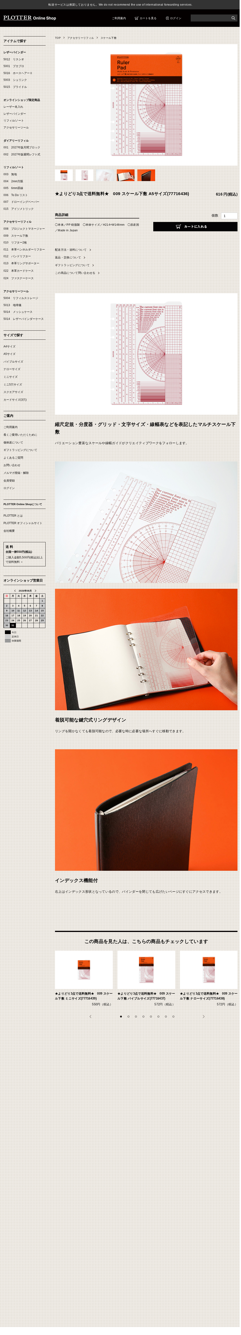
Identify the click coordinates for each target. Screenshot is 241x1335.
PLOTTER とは (13, 515)
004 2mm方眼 (13, 181)
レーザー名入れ (13, 106)
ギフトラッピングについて (72, 265)
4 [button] (144, 1018)
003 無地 (10, 174)
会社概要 (9, 530)
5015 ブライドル (15, 87)
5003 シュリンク (15, 80)
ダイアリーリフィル (16, 140)
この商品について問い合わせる (75, 273)
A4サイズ (9, 346)
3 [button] (137, 1018)
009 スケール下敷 (16, 235)
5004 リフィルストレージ (21, 298)
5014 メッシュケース (18, 312)
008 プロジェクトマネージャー (24, 228)
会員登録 (9, 480)
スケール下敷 (109, 37)
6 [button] (159, 1018)
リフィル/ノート (14, 120)
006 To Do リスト (16, 195)
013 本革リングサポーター (21, 263)
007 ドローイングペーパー (21, 201)
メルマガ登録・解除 (16, 473)
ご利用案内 (119, 18)
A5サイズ (9, 354)
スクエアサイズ (13, 392)
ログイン (175, 18)
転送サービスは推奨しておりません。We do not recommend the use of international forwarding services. (120, 4)
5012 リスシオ (14, 59)
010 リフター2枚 (15, 242)
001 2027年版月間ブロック (22, 147)
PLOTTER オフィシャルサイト (23, 523)
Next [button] (205, 1018)
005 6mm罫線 (13, 188)
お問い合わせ (12, 465)
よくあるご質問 (13, 457)
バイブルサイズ (13, 361)
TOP (58, 37)
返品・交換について (68, 257)
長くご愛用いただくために (20, 434)
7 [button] (167, 1018)
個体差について (13, 442)
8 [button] (174, 1018)
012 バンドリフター (17, 256)
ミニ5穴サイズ (13, 384)
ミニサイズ (11, 376)
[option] (86, 982)
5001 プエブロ (14, 66)
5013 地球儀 (12, 305)
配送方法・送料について (71, 249)
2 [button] (130, 1018)
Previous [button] (92, 1018)
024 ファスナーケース (19, 278)
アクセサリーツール (16, 127)
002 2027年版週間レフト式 (22, 154)
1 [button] (122, 1018)
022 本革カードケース (19, 270)
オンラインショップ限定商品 (22, 100)
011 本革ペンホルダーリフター (24, 249)
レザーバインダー (15, 52)
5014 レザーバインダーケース (24, 319)
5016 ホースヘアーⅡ (18, 73)
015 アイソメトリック (19, 209)
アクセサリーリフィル (80, 37)
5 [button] (152, 1018)
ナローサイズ (12, 369)
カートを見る (148, 18)
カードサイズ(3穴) (15, 399)
